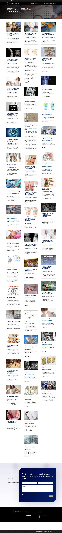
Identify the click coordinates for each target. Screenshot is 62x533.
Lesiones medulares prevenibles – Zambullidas (47, 293)
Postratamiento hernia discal (30, 295)
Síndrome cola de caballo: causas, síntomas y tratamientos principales (12, 114)
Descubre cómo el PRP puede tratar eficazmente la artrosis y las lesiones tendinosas (13, 191)
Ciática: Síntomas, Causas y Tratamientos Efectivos (12, 60)
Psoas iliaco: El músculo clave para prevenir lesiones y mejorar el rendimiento (31, 193)
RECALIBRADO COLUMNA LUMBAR (12, 346)
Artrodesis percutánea (46, 318)
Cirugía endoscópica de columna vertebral (29, 321)
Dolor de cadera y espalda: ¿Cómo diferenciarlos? (12, 216)
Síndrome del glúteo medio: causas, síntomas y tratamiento (47, 163)
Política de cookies (28, 515)
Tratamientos (37, 3)
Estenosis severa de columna (48, 342)
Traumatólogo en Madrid (51, 3)
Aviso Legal (27, 512)
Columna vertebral (14, 61)
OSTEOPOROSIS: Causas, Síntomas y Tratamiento (47, 367)
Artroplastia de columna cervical (30, 372)
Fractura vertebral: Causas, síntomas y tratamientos (12, 140)
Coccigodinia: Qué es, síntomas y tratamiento (31, 397)
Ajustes (51, 531)
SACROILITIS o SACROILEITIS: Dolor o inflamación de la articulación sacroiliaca (31, 347)
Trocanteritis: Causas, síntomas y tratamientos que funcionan (31, 34)
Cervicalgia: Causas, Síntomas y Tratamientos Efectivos (13, 89)
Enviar (51, 496)
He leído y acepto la (30, 494)
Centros (43, 3)
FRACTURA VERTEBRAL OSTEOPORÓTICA (47, 189)
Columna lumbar (13, 424)
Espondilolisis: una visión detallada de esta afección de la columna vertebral (31, 167)
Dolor (12, 397)
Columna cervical (14, 90)
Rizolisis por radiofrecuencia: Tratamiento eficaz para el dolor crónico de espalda (30, 446)
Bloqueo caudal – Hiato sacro (13, 396)
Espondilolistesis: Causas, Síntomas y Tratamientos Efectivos (47, 59)
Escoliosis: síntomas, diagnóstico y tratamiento (47, 87)
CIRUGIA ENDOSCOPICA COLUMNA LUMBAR (12, 422)
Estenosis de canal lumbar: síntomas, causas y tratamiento (12, 267)
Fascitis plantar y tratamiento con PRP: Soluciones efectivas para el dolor (13, 34)
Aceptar (39, 531)
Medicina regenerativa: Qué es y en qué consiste (13, 241)
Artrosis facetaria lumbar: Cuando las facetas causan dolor (47, 241)
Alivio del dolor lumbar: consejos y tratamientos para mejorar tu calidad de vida (48, 137)
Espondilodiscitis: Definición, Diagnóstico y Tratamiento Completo (30, 98)
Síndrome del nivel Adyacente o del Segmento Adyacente (31, 245)
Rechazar (45, 531)
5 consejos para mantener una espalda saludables (31, 270)
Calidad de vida (13, 167)
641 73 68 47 (10, 478)
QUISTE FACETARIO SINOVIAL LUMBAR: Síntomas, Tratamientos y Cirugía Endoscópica (48, 215)
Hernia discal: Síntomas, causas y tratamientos (47, 112)
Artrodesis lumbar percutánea (13, 321)
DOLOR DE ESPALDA (29, 421)
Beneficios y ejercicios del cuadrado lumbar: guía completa (12, 165)
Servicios (32, 3)
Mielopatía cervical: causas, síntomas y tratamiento (30, 59)
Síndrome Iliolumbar (11, 297)
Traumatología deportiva (15, 193)
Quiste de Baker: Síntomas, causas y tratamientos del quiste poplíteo (30, 219)
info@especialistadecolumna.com (14, 482)
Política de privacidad (33, 494)
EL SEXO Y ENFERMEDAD (47, 391)
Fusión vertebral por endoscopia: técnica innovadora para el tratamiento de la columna (31, 125)
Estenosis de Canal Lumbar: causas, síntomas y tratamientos (13, 371)
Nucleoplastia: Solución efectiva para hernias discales (48, 34)
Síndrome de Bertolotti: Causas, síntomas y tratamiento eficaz (47, 267)
